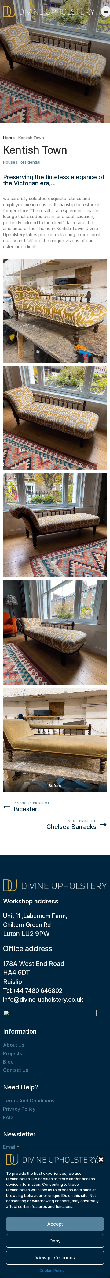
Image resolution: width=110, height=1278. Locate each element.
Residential (30, 162)
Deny (55, 1241)
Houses (10, 162)
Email (11, 1146)
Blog (8, 1062)
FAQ (8, 1117)
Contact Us (15, 1070)
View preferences (55, 1258)
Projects (12, 1053)
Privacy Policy (19, 1109)
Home (9, 137)
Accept (55, 1224)
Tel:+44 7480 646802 (32, 990)
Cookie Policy (51, 1270)
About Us (13, 1045)
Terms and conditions (28, 1101)
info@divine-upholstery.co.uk (43, 999)
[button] (101, 1159)
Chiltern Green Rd (27, 924)
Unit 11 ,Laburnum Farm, (35, 916)
